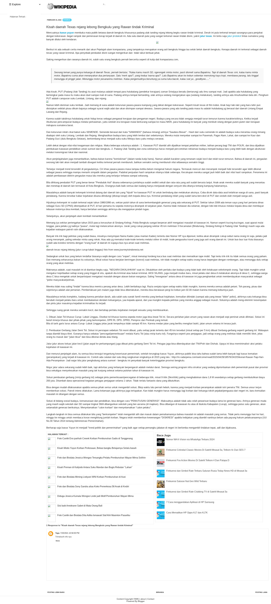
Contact (150, 599)
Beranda (160, 592)
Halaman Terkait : (18, 16)
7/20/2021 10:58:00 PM (69, 533)
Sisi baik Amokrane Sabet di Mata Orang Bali (79, 505)
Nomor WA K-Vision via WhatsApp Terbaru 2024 (190, 439)
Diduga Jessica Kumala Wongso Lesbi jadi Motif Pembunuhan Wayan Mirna (95, 496)
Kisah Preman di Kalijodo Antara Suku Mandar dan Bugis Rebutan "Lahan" (94, 467)
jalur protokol (234, 36)
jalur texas (206, 36)
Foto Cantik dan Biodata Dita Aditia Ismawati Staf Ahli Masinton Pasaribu (93, 515)
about (143, 599)
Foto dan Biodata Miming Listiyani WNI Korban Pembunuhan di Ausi (91, 477)
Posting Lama (261, 592)
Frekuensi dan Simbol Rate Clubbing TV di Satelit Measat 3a (196, 491)
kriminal (67, 20)
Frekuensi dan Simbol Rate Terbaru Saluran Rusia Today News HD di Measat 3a (206, 471)
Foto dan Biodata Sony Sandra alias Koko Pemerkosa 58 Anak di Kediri (93, 486)
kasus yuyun (67, 32)
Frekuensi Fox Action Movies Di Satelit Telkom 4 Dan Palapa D (197, 460)
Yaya (57, 533)
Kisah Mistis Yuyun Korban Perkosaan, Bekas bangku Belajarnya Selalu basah (96, 448)
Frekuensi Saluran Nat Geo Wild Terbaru (186, 481)
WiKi (137, 599)
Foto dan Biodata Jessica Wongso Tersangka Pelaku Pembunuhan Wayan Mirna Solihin (101, 457)
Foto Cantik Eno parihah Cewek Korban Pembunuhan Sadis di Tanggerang (95, 438)
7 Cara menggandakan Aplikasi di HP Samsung (190, 502)
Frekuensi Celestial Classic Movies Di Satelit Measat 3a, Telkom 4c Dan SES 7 (205, 450)
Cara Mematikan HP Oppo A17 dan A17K (187, 512)
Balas (58, 541)
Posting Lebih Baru (56, 592)
